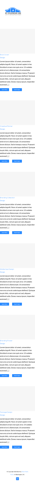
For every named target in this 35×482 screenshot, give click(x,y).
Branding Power (17, 327)
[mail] (17, 478)
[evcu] (13, 8)
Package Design (17, 398)
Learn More (4, 89)
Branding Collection (17, 184)
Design (2, 58)
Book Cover (17, 41)
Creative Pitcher (17, 112)
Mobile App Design (17, 255)
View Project (17, 89)
